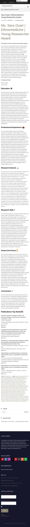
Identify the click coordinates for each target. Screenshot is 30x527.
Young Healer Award (23, 398)
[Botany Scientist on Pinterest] (15, 459)
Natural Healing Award (20, 393)
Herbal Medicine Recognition (20, 388)
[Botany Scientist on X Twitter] (12, 459)
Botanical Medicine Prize (19, 380)
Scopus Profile (4, 83)
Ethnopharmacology (14, 59)
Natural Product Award (6, 395)
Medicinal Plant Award (19, 392)
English (19, 0)
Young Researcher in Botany (18, 400)
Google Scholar (4, 82)
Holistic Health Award (6, 391)
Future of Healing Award (19, 386)
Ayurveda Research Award (11, 378)
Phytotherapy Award (12, 396)
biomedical (4, 257)
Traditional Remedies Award (11, 398)
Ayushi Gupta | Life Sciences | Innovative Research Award (14, 421)
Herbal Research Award (6, 390)
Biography (8, 376)
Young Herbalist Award (6, 400)
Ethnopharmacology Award (11, 383)
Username (6, 494)
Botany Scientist (7, 6)
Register (3, 514)
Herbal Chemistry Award (6, 388)
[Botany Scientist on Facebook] (5, 459)
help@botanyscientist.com (7, 480)
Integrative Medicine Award (7, 392)
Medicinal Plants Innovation (7, 393)
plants (18, 51)
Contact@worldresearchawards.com (9, 485)
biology (21, 215)
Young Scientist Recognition (20, 401)
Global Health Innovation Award (19, 387)
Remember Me (5, 506)
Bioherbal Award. (9, 380)
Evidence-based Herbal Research (16, 385)
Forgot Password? (5, 516)
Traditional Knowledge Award (11, 397)
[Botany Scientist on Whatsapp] (25, 459)
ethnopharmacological (6, 299)
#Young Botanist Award (10, 377)
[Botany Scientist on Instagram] (9, 459)
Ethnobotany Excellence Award (12, 382)
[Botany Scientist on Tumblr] (19, 459)
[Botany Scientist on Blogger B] (22, 459)
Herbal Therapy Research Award (20, 390)
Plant (27, 142)
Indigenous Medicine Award (18, 391)
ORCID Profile (4, 85)
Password (6, 500)
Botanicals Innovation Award (7, 381)
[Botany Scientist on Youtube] (2, 459)
